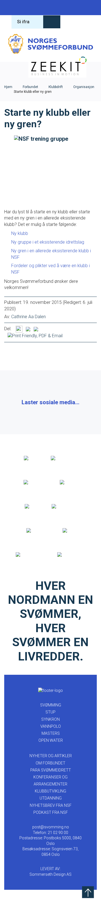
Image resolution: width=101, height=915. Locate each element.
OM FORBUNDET (50, 763)
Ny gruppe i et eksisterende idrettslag (48, 242)
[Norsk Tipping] (30, 555)
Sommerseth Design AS (50, 874)
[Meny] (88, 21)
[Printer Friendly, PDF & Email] (35, 335)
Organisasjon (83, 87)
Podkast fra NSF (50, 812)
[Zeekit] (32, 506)
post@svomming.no (50, 827)
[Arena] (31, 458)
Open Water (88, 7)
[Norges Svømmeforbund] (50, 43)
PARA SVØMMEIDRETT (50, 770)
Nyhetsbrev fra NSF (51, 805)
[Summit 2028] (71, 555)
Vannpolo (58, 7)
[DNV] (69, 530)
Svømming (13, 7)
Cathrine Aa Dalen (28, 316)
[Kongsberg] (38, 530)
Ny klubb (19, 233)
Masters (73, 7)
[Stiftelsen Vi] (64, 506)
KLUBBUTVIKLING (50, 791)
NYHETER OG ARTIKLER (50, 756)
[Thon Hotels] (64, 458)
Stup (28, 7)
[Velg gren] (51, 21)
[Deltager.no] (36, 482)
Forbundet (30, 87)
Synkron (43, 7)
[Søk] (70, 21)
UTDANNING (51, 798)
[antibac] (68, 482)
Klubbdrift (56, 87)
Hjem (8, 87)
